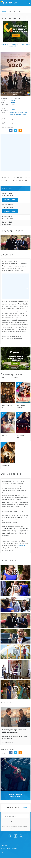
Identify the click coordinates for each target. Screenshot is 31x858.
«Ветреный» (21, 545)
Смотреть (10, 199)
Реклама (4, 845)
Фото (23, 44)
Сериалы (3, 11)
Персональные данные (9, 848)
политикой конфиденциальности (12, 828)
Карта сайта (5, 852)
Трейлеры (3, 44)
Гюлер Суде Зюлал (20, 114)
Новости (27, 44)
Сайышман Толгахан (16, 112)
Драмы (12, 102)
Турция (12, 100)
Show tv (12, 109)
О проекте (4, 842)
